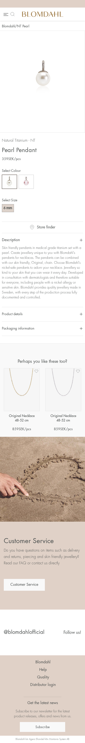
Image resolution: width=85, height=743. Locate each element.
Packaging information (18, 328)
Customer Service (24, 584)
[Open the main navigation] (5, 14)
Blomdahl (8, 26)
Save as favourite (36, 371)
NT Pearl (23, 26)
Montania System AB (59, 739)
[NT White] (9, 182)
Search (13, 14)
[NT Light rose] (26, 182)
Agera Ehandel (36, 739)
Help (43, 670)
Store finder (46, 227)
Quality (43, 677)
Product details (12, 314)
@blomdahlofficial (24, 632)
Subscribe (42, 727)
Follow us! (72, 632)
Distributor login (43, 685)
